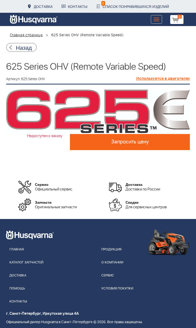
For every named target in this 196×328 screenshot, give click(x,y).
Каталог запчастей (26, 262)
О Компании (112, 262)
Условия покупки (117, 288)
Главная (16, 249)
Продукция (111, 249)
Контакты (77, 6)
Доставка (43, 6)
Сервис (107, 275)
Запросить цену (130, 142)
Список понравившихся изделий (135, 5)
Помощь (17, 288)
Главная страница (26, 35)
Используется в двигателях (163, 79)
